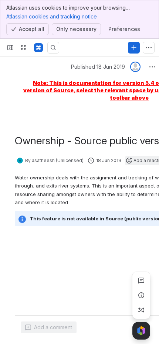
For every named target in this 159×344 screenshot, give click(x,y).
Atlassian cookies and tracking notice (51, 16)
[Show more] (149, 48)
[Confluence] (38, 48)
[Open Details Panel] (141, 295)
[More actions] (152, 67)
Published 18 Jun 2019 (98, 66)
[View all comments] (141, 280)
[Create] (134, 48)
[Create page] (141, 310)
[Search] (53, 48)
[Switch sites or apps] (24, 48)
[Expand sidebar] (10, 48)
